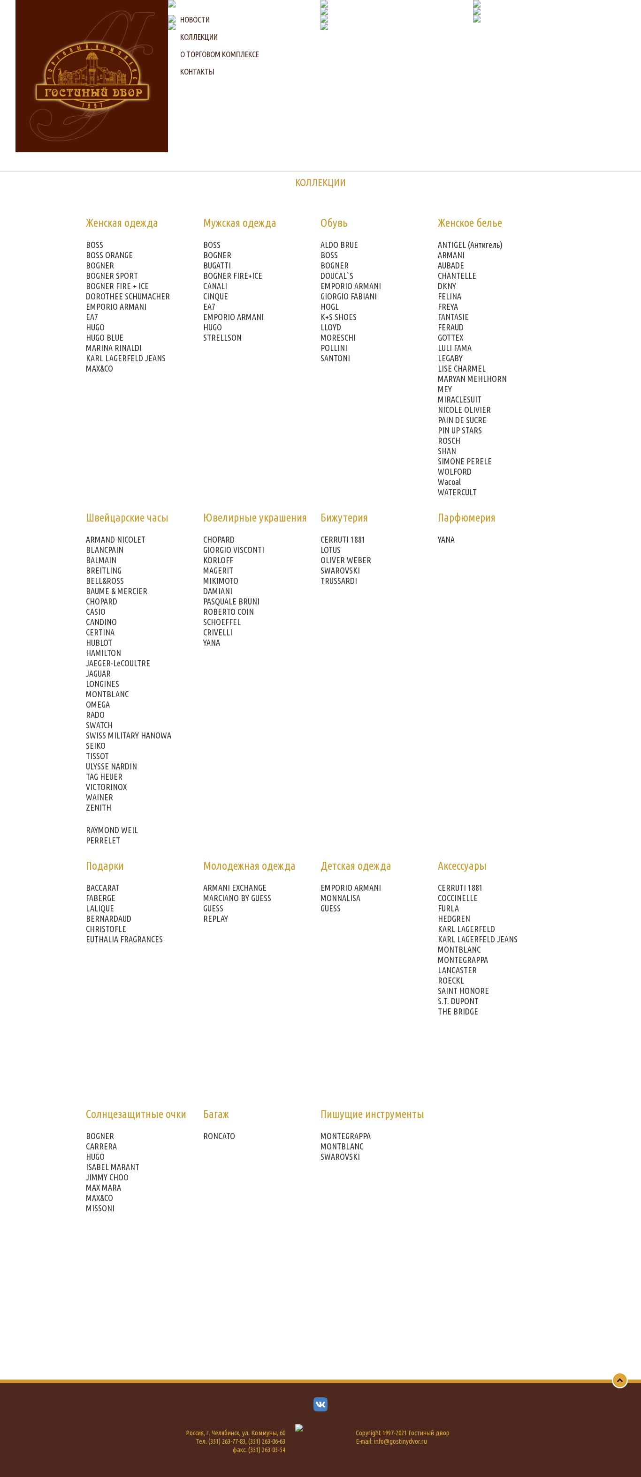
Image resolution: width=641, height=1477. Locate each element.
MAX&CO (99, 368)
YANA (211, 642)
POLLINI (333, 347)
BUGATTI (217, 265)
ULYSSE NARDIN (111, 766)
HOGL (329, 306)
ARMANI (451, 255)
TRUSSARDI (338, 580)
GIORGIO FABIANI (348, 296)
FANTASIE (453, 316)
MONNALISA (340, 898)
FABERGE (100, 898)
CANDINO (101, 622)
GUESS (213, 908)
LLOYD (330, 327)
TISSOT (97, 756)
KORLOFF (218, 560)
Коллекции (199, 36)
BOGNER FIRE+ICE (232, 275)
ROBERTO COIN (228, 611)
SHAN (447, 450)
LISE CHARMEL (462, 368)
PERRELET (103, 840)
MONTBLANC (107, 694)
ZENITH (98, 807)
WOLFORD (455, 471)
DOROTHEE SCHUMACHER (128, 296)
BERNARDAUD (108, 918)
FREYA (448, 306)
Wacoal (449, 481)
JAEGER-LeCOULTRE (118, 663)
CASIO (96, 611)
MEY (445, 389)
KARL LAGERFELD (466, 928)
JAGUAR (98, 673)
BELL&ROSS (105, 580)
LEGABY (450, 358)
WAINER (99, 797)
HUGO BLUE (104, 337)
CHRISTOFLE (106, 928)
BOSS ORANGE (109, 255)
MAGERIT (218, 570)
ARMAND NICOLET (115, 539)
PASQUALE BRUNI (231, 601)
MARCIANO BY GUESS (237, 898)
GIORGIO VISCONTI (233, 549)
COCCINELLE (458, 898)
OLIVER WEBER (345, 560)
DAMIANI (217, 591)
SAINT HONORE (463, 990)
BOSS (94, 244)
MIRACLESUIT (459, 399)
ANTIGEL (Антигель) (470, 244)
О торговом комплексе (219, 54)
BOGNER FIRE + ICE (117, 286)
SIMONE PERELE (465, 461)
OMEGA (98, 704)
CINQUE (215, 296)
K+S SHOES (338, 316)
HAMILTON (103, 652)
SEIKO (96, 745)
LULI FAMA (455, 347)
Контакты (197, 71)
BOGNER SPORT (112, 275)
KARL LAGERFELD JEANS (126, 358)
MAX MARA (103, 1187)
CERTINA (100, 632)
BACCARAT (103, 887)
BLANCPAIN (104, 549)
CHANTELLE (457, 275)
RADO (95, 714)
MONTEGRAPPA (463, 959)
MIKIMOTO (220, 580)
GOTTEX (450, 337)
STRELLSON (222, 337)
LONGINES (102, 683)
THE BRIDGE (458, 1011)
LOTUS (330, 549)
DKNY (447, 286)
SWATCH (99, 725)
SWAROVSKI (340, 570)
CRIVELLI (217, 632)
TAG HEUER (104, 776)
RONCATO (219, 1136)
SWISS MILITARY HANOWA (128, 735)
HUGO (95, 327)
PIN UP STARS (460, 430)
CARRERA (101, 1146)
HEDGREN (454, 918)
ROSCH (449, 440)
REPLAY (215, 918)
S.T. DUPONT (458, 1001)
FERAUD (451, 327)
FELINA (449, 296)
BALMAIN (101, 560)
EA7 (92, 316)
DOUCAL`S (336, 275)
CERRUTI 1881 (343, 539)
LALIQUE (100, 908)
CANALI (215, 286)
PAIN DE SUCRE (462, 420)
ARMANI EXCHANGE (235, 887)
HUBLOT (99, 642)
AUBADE (451, 265)
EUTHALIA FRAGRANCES (124, 939)
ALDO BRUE (339, 244)
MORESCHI (338, 337)
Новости (195, 19)
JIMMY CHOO (107, 1177)
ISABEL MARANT (112, 1166)
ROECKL (451, 980)
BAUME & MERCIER (116, 591)
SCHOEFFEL (222, 622)
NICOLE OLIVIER (464, 409)
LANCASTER (457, 970)
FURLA (448, 908)
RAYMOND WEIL (112, 830)
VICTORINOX (106, 786)
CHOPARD (101, 601)
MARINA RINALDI (114, 347)
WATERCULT (457, 492)
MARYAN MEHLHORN (472, 378)
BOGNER (100, 265)
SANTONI (335, 358)
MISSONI (100, 1208)
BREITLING (104, 570)
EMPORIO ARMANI (116, 306)
